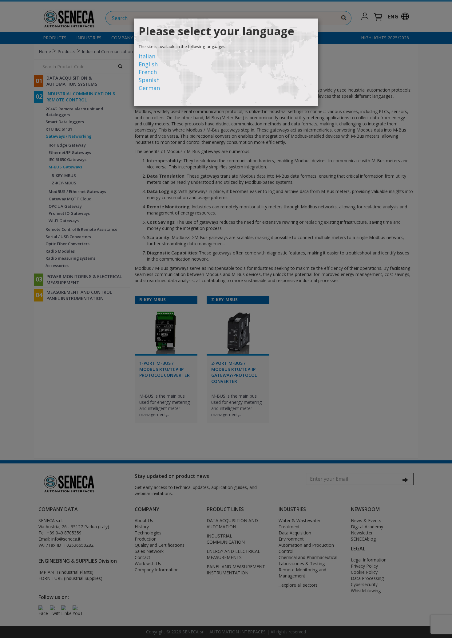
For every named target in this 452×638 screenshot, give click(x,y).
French (148, 72)
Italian (147, 56)
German (149, 88)
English (148, 64)
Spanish (149, 80)
